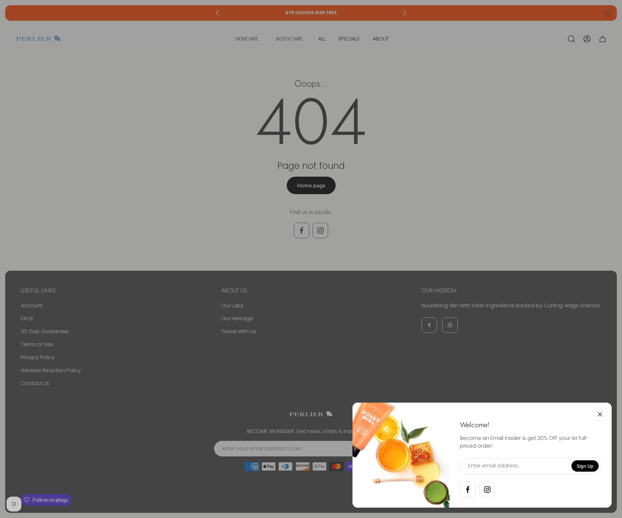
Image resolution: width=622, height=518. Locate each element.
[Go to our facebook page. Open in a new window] (468, 489)
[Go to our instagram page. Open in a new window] (487, 489)
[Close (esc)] (599, 414)
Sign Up (585, 466)
